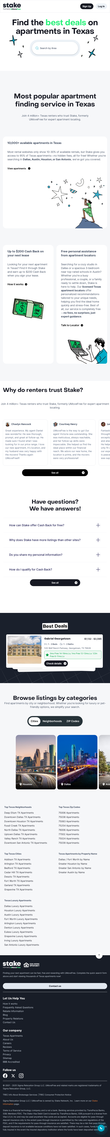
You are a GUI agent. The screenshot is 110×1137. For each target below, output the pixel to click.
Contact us (55, 986)
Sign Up (86, 6)
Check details (54, 663)
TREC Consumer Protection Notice (55, 1095)
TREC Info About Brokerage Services (20, 1095)
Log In (101, 6)
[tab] (34, 721)
